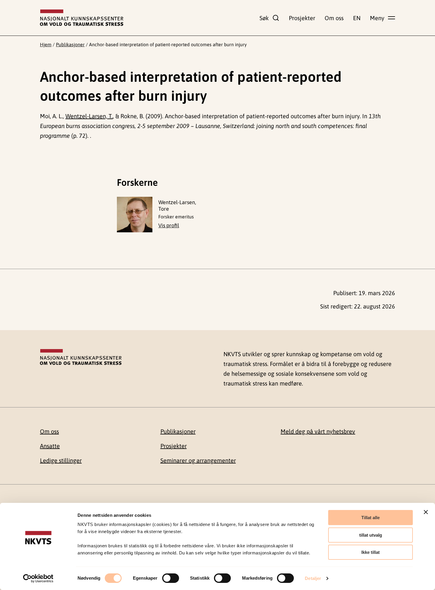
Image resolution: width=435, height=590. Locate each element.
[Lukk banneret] (426, 512)
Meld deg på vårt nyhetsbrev (318, 431)
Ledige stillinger (61, 460)
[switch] (170, 578)
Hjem (45, 44)
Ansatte (50, 445)
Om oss (334, 18)
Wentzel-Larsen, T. (89, 116)
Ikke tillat (370, 552)
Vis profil (168, 225)
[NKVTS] (81, 17)
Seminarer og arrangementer (198, 460)
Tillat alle (370, 517)
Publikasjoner (70, 44)
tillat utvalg (370, 535)
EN (356, 18)
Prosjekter (302, 18)
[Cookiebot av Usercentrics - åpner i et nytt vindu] (38, 578)
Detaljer (313, 578)
